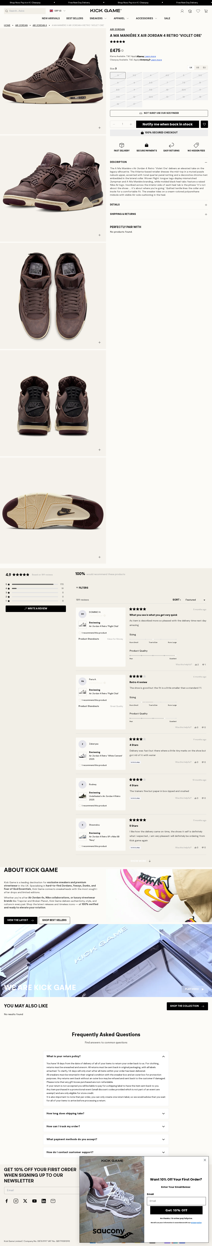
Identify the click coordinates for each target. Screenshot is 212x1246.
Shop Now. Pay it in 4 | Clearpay (111, 3)
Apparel (119, 18)
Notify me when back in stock (168, 124)
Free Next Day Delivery (57, 3)
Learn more (150, 56)
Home (7, 25)
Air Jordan (21, 25)
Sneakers (96, 18)
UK (190, 68)
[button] (98, 18)
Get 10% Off (176, 1210)
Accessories (144, 18)
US (197, 68)
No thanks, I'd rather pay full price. (176, 1218)
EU (204, 68)
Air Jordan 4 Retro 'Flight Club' (104, 626)
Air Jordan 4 (40, 25)
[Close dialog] (204, 1160)
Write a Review (43, 609)
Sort (176, 600)
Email (150, 1194)
